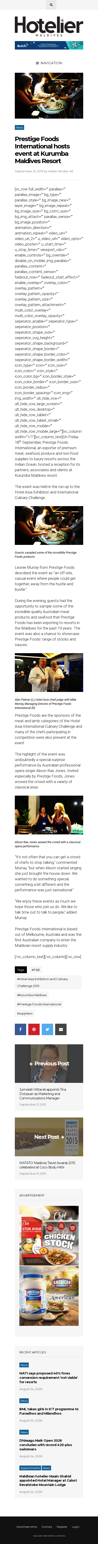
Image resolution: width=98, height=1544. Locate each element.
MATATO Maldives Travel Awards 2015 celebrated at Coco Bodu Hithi (47, 1165)
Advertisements (26, 1526)
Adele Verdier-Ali (60, 171)
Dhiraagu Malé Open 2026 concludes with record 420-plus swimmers (45, 1444)
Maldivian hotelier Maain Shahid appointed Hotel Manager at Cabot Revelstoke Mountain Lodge (48, 1480)
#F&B (36, 970)
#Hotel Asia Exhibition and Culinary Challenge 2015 (42, 982)
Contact (46, 1526)
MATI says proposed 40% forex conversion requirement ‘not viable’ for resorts (48, 1377)
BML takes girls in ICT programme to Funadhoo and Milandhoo (49, 1411)
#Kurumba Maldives (31, 995)
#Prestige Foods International (39, 1004)
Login (76, 1526)
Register (62, 1526)
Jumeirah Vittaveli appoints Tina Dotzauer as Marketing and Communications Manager (42, 1093)
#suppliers (24, 1013)
